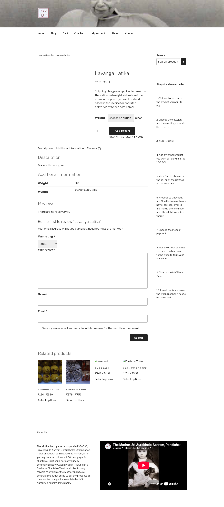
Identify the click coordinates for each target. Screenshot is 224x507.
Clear (138, 118)
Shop (54, 33)
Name (42, 294)
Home (41, 33)
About (115, 33)
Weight (100, 117)
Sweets (49, 55)
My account (98, 33)
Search (160, 55)
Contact (130, 33)
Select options (47, 400)
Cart (65, 33)
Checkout (79, 33)
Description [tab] (45, 148)
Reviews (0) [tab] (94, 148)
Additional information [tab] (70, 148)
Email (42, 311)
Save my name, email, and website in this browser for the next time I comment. (90, 328)
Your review (46, 249)
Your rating (46, 236)
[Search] (183, 61)
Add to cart (122, 130)
